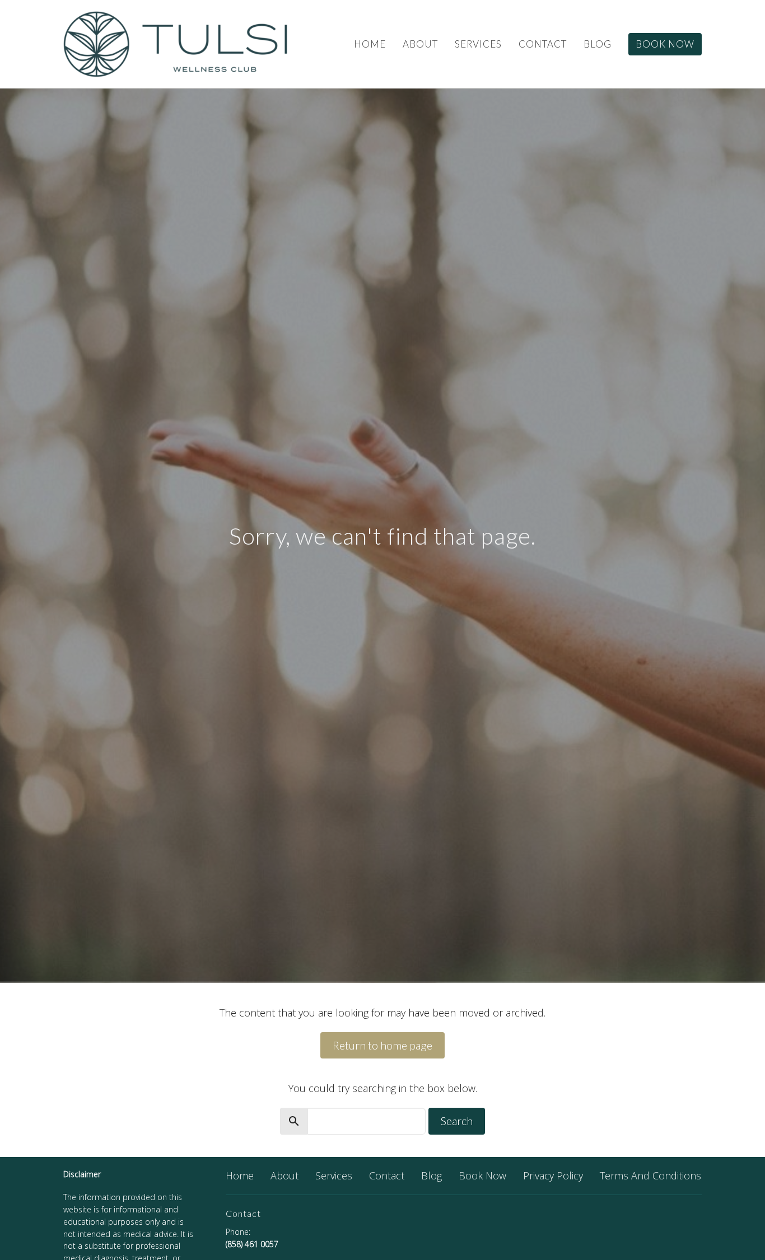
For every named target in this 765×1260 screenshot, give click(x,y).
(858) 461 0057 (252, 1244)
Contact (543, 44)
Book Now (665, 44)
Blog (598, 44)
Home (370, 44)
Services (478, 44)
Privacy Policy (553, 1175)
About (420, 44)
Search (457, 1120)
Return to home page (382, 1045)
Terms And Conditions (650, 1175)
